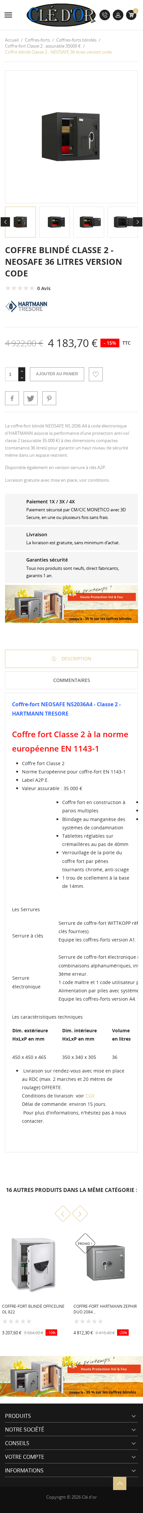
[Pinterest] (49, 398)
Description (75, 658)
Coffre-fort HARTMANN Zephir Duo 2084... (105, 1309)
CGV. (90, 1096)
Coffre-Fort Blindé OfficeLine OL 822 (33, 1309)
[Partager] (12, 398)
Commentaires (71, 680)
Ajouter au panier (57, 374)
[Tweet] (31, 398)
